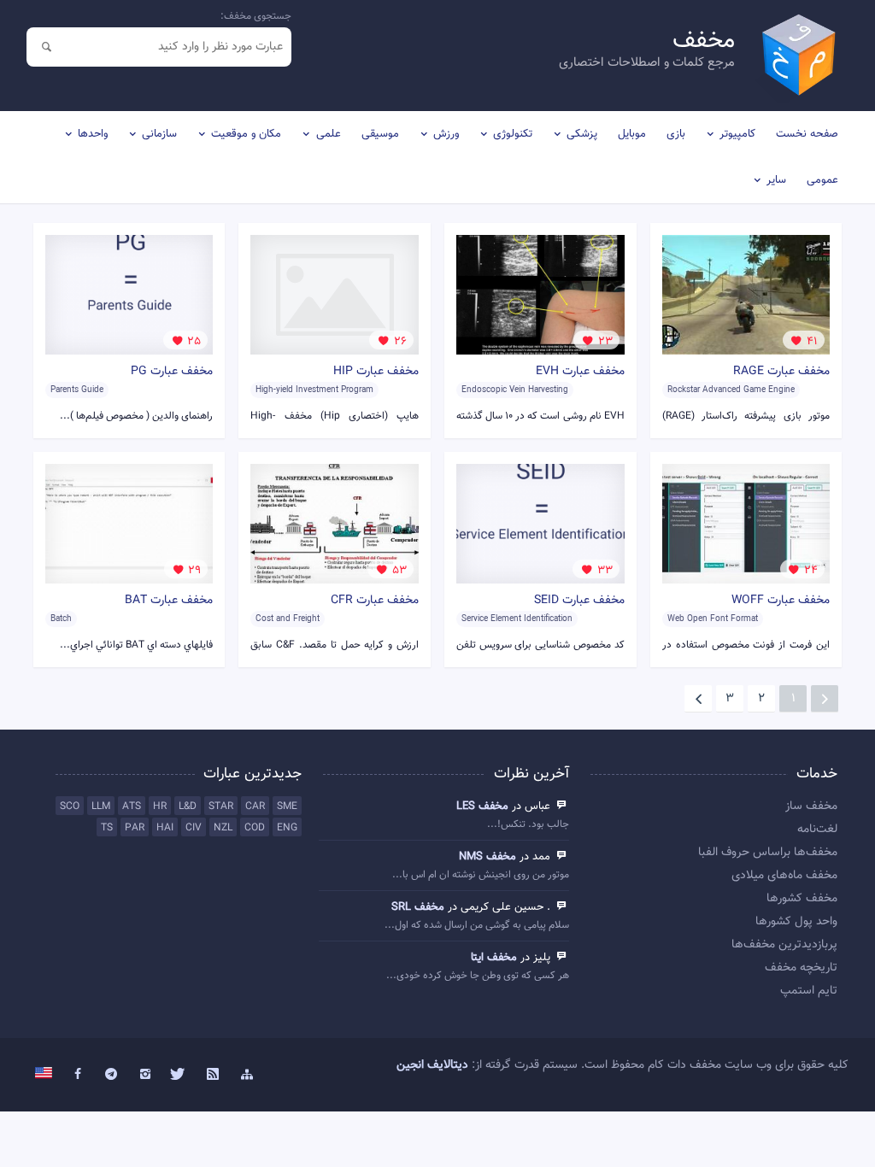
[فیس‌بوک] (78, 1074)
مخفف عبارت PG (172, 371)
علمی (328, 134)
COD (254, 828)
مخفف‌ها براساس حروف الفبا (767, 852)
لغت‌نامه (817, 829)
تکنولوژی (512, 134)
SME (287, 806)
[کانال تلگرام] (111, 1074)
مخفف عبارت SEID (579, 600)
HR (160, 806)
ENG (287, 828)
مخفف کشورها (801, 898)
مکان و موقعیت (246, 134)
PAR (134, 828)
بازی (676, 134)
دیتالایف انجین (432, 1065)
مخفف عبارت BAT (169, 600)
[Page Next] (698, 699)
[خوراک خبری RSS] (213, 1074)
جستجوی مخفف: (255, 16)
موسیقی (380, 134)
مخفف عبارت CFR (375, 600)
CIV (193, 828)
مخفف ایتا (494, 957)
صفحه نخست (807, 134)
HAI (164, 828)
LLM (100, 806)
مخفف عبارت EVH (580, 371)
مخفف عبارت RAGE (781, 371)
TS (107, 828)
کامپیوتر (737, 134)
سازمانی (159, 134)
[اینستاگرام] (145, 1074)
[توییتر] (179, 1074)
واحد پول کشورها (796, 921)
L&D (188, 806)
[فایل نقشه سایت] (247, 1074)
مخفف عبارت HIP (376, 371)
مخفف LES (482, 806)
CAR (255, 806)
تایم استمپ (808, 991)
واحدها (93, 134)
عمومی (822, 180)
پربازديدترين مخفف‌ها (784, 944)
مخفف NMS (487, 856)
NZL (223, 828)
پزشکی (582, 134)
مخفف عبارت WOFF (780, 600)
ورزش (446, 134)
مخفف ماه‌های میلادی (784, 875)
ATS (131, 806)
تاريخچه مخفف (801, 968)
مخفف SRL (417, 907)
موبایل (632, 134)
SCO (69, 806)
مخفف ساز (811, 806)
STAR (220, 806)
